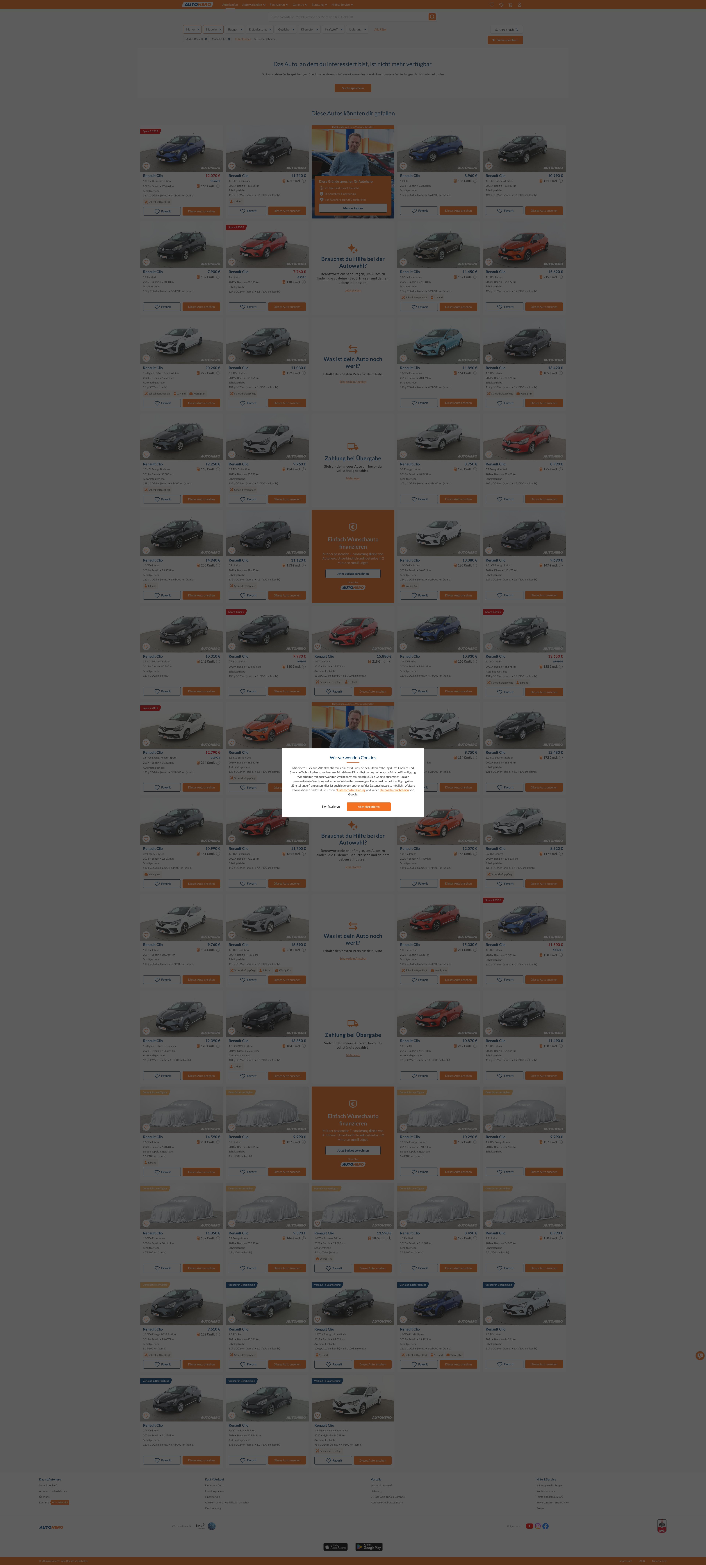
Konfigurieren (331, 806)
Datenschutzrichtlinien (394, 790)
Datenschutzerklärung (351, 790)
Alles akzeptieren (369, 806)
